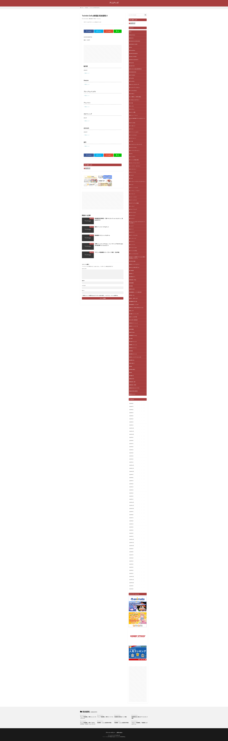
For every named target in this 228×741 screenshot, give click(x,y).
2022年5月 (131, 561)
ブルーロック (132, 215)
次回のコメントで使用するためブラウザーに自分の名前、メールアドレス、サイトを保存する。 (101, 295)
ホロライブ (132, 232)
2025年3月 (131, 455)
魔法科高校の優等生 (134, 391)
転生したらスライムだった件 (135, 357)
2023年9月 (131, 511)
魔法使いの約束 (133, 384)
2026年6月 (131, 409)
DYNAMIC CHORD (133, 44)
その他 (131, 102)
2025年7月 (131, 443)
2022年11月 (131, 542)
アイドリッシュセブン (134, 131)
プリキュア (132, 218)
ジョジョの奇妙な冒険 (134, 159)
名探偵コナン (132, 276)
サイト (83, 290)
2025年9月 (131, 437)
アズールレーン (133, 138)
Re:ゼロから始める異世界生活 (135, 68)
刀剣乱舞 (132, 270)
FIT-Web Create (111, 736)
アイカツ (132, 128)
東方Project (132, 332)
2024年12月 (131, 465)
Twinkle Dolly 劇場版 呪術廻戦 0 (95, 7)
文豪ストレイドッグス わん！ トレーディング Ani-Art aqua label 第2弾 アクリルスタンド (109, 244)
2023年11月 (131, 505)
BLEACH (131, 38)
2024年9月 (131, 474)
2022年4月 (131, 564)
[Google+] (108, 31)
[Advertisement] (102, 53)
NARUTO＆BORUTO (134, 59)
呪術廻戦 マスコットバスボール (102, 235)
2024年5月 (131, 486)
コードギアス (132, 156)
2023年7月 (131, 517)
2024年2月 (131, 496)
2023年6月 (131, 520)
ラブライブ (132, 241)
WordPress (122, 736)
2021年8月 (131, 588)
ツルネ (131, 178)
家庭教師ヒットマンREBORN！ (136, 292)
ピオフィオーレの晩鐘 (134, 203)
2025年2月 (131, 459)
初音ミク (132, 273)
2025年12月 (131, 428)
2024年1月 (131, 499)
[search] (145, 15)
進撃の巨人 (132, 360)
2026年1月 (131, 425)
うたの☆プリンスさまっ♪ (135, 87)
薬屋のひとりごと (133, 353)
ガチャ (131, 153)
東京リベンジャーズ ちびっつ (102, 226)
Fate (131, 47)
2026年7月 (131, 406)
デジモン (132, 184)
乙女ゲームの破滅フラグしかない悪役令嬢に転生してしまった (137, 257)
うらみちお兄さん (133, 90)
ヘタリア (132, 225)
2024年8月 (131, 477)
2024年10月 (131, 471)
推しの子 (132, 310)
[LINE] (118, 31)
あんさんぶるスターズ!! (134, 84)
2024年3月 (131, 493)
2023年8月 (131, 514)
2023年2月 (131, 533)
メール (83, 285)
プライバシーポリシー (110, 732)
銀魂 (131, 366)
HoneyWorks (132, 50)
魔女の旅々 (132, 378)
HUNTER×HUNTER (134, 53)
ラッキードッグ (133, 238)
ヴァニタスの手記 (133, 250)
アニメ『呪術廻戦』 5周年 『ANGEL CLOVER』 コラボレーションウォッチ (87, 723)
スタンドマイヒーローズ (134, 162)
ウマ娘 (131, 141)
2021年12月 (131, 576)
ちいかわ (132, 106)
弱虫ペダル (132, 295)
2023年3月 (131, 530)
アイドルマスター (133, 135)
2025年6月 (131, 446)
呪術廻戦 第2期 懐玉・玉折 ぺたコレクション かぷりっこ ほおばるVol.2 (109, 219)
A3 (130, 31)
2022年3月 (131, 567)
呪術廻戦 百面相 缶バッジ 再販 (120, 716)
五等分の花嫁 (132, 261)
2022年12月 (131, 539)
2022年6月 (131, 557)
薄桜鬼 (131, 350)
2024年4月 (131, 489)
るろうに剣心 (132, 122)
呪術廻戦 (86, 7)
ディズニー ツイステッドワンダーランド (137, 181)
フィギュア (132, 206)
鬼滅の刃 (132, 375)
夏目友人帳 (132, 289)
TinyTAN (132, 78)
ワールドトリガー (133, 247)
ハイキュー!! (132, 193)
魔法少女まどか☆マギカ (134, 387)
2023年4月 (131, 527)
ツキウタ (132, 175)
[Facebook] (89, 31)
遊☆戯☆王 (132, 363)
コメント (84, 268)
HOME (82, 7)
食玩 (95, 18)
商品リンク (87, 73)
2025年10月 (131, 434)
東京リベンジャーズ (134, 326)
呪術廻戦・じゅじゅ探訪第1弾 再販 (104, 722)
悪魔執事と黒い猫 (133, 301)
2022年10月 (131, 545)
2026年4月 (131, 415)
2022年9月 (131, 548)
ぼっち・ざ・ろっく (134, 115)
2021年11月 (131, 579)
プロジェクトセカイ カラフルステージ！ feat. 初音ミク (137, 222)
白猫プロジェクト (133, 341)
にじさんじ (132, 109)
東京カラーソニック (134, 323)
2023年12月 (131, 502)
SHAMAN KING (133, 72)
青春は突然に (132, 369)
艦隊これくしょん (133, 344)
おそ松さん (132, 93)
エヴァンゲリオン (133, 147)
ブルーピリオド (133, 212)
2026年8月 (131, 403)
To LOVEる (132, 81)
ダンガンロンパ (133, 169)
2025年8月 (131, 440)
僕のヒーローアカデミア (134, 264)
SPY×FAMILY (132, 75)
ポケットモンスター (134, 235)
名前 (83, 280)
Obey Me (132, 62)
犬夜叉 (131, 338)
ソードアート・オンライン (135, 165)
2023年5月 (131, 523)
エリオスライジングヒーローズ (136, 144)
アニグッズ (114, 3)
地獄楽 (131, 285)
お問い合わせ (119, 732)
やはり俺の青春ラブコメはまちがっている (137, 119)
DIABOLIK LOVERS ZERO (135, 41)
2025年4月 (131, 452)
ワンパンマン (132, 244)
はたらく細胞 (132, 112)
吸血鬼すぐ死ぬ (133, 279)
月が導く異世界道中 (134, 319)
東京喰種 (132, 329)
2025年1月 (131, 462)
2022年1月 (131, 573)
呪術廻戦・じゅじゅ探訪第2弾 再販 (121, 722)
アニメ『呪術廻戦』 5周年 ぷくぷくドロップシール (88, 717)
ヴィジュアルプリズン (134, 253)
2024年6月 (131, 483)
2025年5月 (131, 449)
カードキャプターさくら (134, 150)
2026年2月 (131, 421)
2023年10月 (131, 508)
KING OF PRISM (133, 56)
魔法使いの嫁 (132, 381)
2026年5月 (131, 412)
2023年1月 (131, 536)
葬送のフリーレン (133, 347)
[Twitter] (98, 31)
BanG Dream (132, 34)
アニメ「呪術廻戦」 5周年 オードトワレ (105, 716)
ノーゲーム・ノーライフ (134, 190)
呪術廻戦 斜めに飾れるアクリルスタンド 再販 (140, 717)
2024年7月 (131, 480)
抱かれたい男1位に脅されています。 (137, 307)
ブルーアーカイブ (133, 209)
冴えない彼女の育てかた (134, 267)
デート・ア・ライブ (134, 187)
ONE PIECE (132, 65)
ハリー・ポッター (133, 196)
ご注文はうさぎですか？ (134, 99)
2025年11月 (131, 431)
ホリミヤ (132, 229)
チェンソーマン (133, 172)
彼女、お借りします (134, 298)
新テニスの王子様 (133, 316)
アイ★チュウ (132, 125)
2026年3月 (131, 418)
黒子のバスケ (132, 394)
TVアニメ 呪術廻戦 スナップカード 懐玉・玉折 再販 (107, 252)
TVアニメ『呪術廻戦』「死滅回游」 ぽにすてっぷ (139, 723)
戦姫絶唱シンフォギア (134, 304)
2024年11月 (131, 468)
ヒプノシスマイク (133, 199)
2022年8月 (131, 551)
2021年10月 (131, 582)
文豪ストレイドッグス (134, 313)
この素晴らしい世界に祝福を (135, 96)
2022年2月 (131, 570)
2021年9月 (131, 585)
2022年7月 (131, 554)
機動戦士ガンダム (133, 335)
